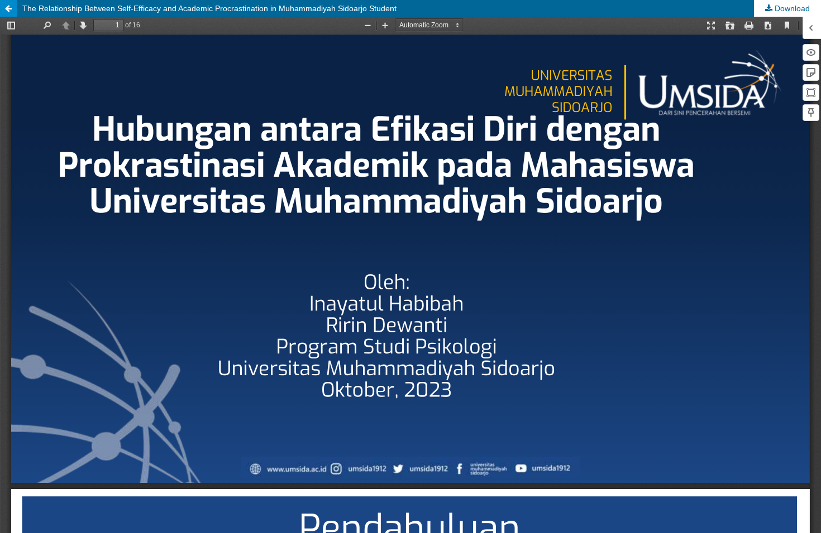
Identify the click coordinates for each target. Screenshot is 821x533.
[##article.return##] (8, 8)
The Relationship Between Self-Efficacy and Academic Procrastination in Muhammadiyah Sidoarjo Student (209, 8)
